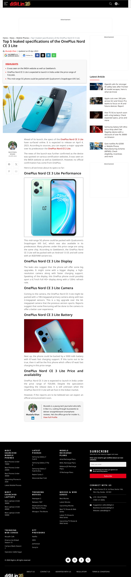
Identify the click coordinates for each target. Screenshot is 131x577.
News (12, 38)
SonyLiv (35, 547)
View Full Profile (50, 417)
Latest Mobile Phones (13, 485)
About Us (31, 571)
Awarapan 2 (36, 498)
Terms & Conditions (101, 571)
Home (5, 38)
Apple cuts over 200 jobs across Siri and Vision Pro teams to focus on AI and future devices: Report (116, 102)
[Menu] (6, 3)
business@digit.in (107, 508)
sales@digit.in (105, 510)
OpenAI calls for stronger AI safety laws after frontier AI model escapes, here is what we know (116, 88)
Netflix (34, 536)
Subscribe (108, 476)
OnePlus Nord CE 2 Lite (59, 148)
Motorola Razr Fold (39, 478)
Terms (94, 471)
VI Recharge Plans (66, 472)
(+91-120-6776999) (100, 497)
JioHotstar (36, 544)
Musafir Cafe (9, 536)
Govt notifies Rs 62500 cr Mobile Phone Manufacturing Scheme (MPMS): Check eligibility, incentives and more (115, 150)
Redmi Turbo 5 (37, 474)
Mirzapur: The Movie (40, 511)
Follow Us (29, 55)
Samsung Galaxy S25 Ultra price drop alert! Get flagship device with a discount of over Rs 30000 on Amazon (116, 132)
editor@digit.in (108, 505)
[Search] (110, 3)
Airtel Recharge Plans (68, 459)
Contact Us (45, 571)
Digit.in (13, 560)
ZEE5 (34, 540)
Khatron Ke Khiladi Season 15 (12, 541)
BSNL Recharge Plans (68, 463)
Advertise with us (63, 571)
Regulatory (82, 571)
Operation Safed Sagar (13, 552)
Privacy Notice (103, 471)
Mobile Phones (22, 38)
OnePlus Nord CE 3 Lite (72, 139)
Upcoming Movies (67, 505)
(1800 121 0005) (99, 500)
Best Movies (64, 498)
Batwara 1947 (37, 502)
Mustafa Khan (11, 51)
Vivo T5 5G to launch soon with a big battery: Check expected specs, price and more (116, 116)
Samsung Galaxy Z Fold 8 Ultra (39, 469)
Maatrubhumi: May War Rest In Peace (39, 506)
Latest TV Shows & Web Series (67, 516)
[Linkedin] (32, 418)
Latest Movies (65, 502)
